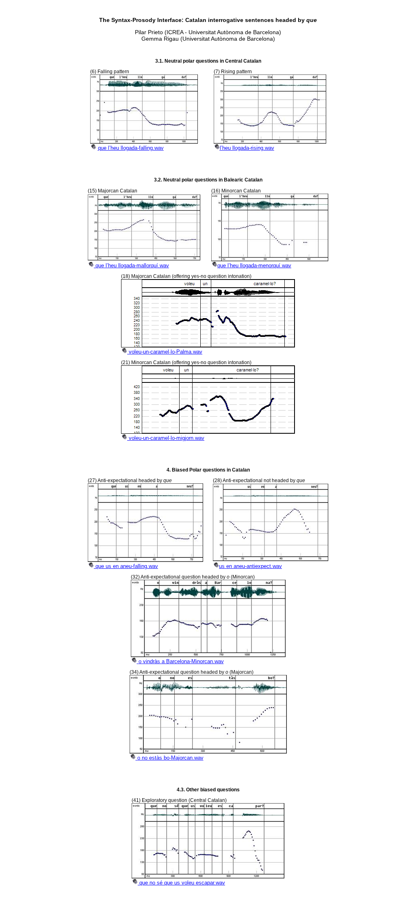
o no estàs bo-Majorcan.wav (170, 758)
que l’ (132, 265)
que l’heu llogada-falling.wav (131, 148)
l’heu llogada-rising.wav (247, 148)
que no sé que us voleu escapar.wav (182, 883)
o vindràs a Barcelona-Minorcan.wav (181, 661)
